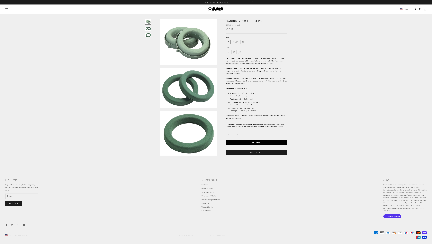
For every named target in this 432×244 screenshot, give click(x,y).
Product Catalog (207, 188)
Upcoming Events (207, 192)
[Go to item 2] (148, 28)
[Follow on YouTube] (24, 225)
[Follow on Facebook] (6, 225)
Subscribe (14, 203)
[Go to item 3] (148, 35)
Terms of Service (207, 207)
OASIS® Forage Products (210, 200)
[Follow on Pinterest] (18, 225)
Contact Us (205, 203)
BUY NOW (256, 142)
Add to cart (256, 152)
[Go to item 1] (148, 21)
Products (204, 185)
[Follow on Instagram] (12, 225)
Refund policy (206, 211)
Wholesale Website (208, 196)
